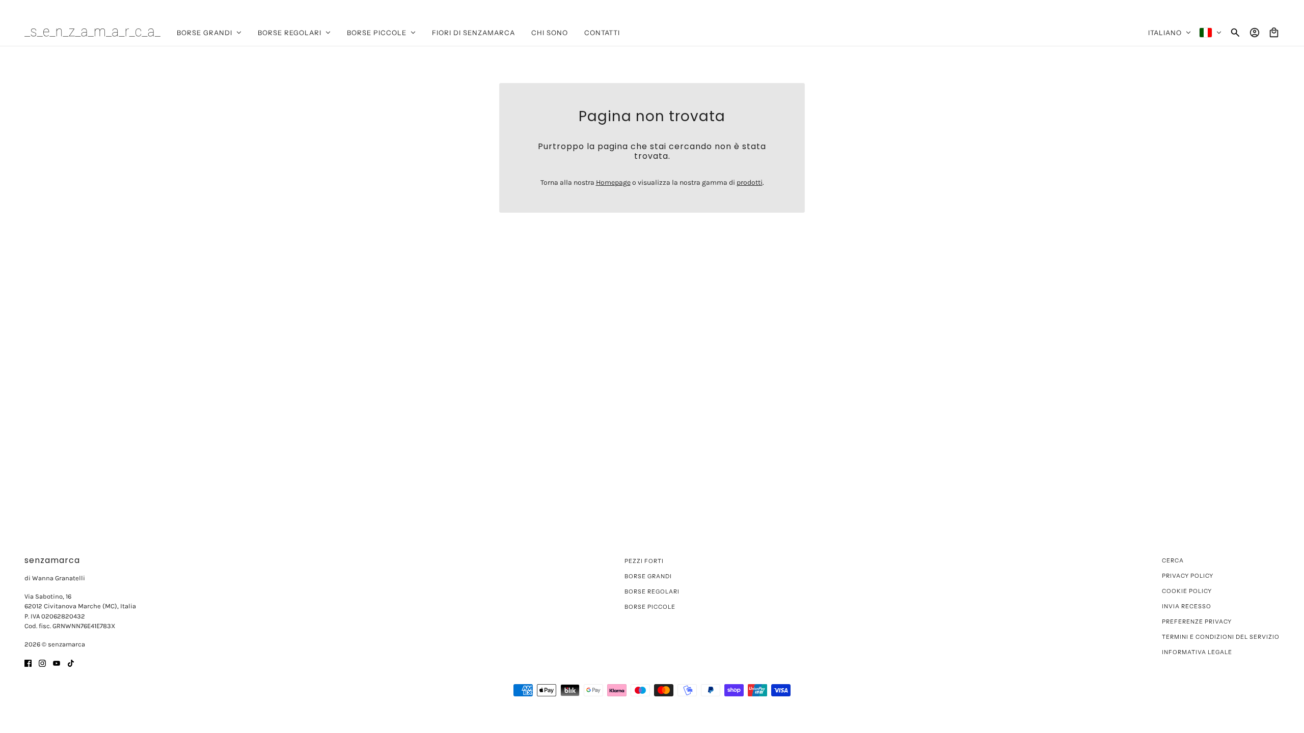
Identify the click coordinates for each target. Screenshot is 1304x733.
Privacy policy (1187, 575)
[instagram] (42, 662)
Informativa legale (1197, 652)
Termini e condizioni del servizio (1221, 636)
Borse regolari (652, 591)
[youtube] (56, 662)
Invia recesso (1186, 606)
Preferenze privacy (1197, 621)
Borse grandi (648, 576)
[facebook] (28, 662)
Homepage (613, 182)
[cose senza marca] (92, 32)
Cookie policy (1187, 591)
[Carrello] (1274, 32)
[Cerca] (1235, 32)
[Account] (1254, 32)
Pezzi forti (644, 561)
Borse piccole (649, 606)
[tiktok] (70, 662)
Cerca (1173, 560)
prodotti (750, 182)
